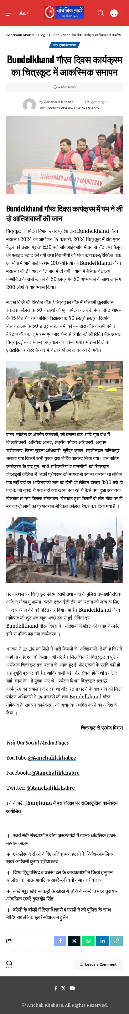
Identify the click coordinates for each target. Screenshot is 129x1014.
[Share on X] (74, 941)
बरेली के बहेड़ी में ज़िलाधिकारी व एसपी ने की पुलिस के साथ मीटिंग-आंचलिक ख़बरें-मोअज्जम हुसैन (58, 913)
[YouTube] (72, 988)
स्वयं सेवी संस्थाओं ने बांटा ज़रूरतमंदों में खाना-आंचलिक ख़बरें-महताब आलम (61, 838)
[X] (63, 988)
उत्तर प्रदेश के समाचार (64, 45)
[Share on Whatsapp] (88, 941)
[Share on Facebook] (60, 941)
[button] (11, 13)
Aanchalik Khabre (58, 102)
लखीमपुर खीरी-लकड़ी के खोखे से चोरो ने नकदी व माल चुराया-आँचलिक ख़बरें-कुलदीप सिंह (61, 894)
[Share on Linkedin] (102, 941)
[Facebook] (56, 988)
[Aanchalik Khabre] (64, 13)
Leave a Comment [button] (100, 965)
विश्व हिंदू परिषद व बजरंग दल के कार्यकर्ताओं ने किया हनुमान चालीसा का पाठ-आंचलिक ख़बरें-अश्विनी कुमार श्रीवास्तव (59, 875)
